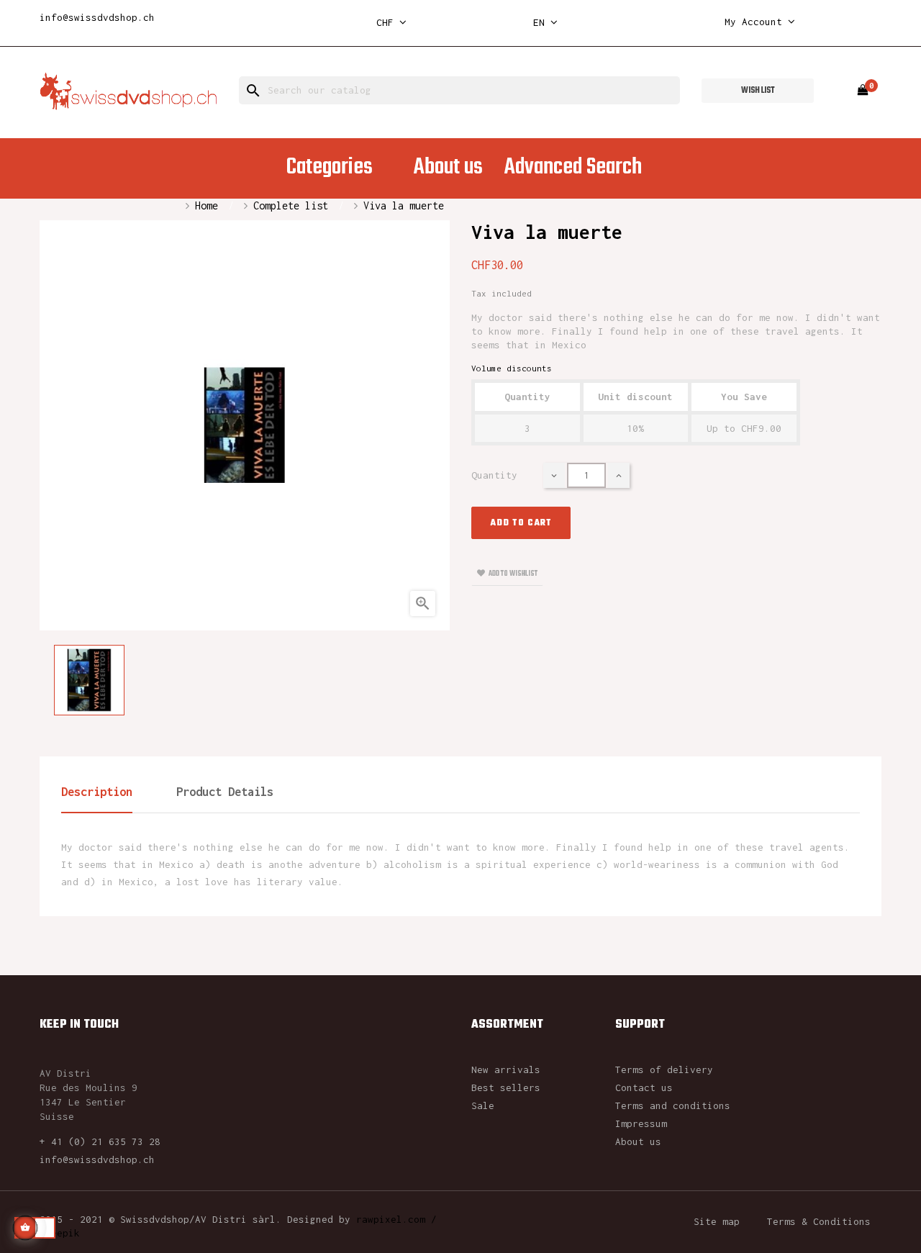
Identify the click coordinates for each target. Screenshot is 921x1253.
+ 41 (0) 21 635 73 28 (100, 1141)
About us (638, 1141)
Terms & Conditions (819, 1221)
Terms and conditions (672, 1105)
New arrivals (505, 1069)
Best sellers (505, 1087)
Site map (717, 1221)
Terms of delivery (664, 1069)
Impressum (641, 1123)
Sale (482, 1105)
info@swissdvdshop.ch (97, 17)
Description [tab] (96, 791)
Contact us (644, 1087)
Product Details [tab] (224, 791)
